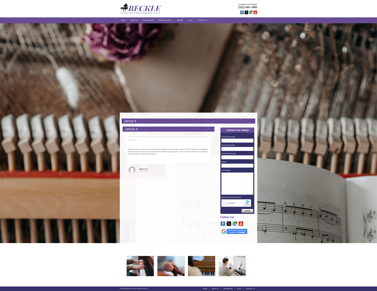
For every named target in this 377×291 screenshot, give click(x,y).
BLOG (239, 289)
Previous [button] (2, 69)
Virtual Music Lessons (232, 280)
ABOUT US (215, 289)
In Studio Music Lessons (201, 280)
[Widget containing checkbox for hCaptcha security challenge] (236, 203)
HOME (205, 289)
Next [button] (374, 69)
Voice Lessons (171, 280)
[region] (188, 70)
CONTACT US (250, 289)
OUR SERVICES (228, 289)
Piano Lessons (140, 280)
